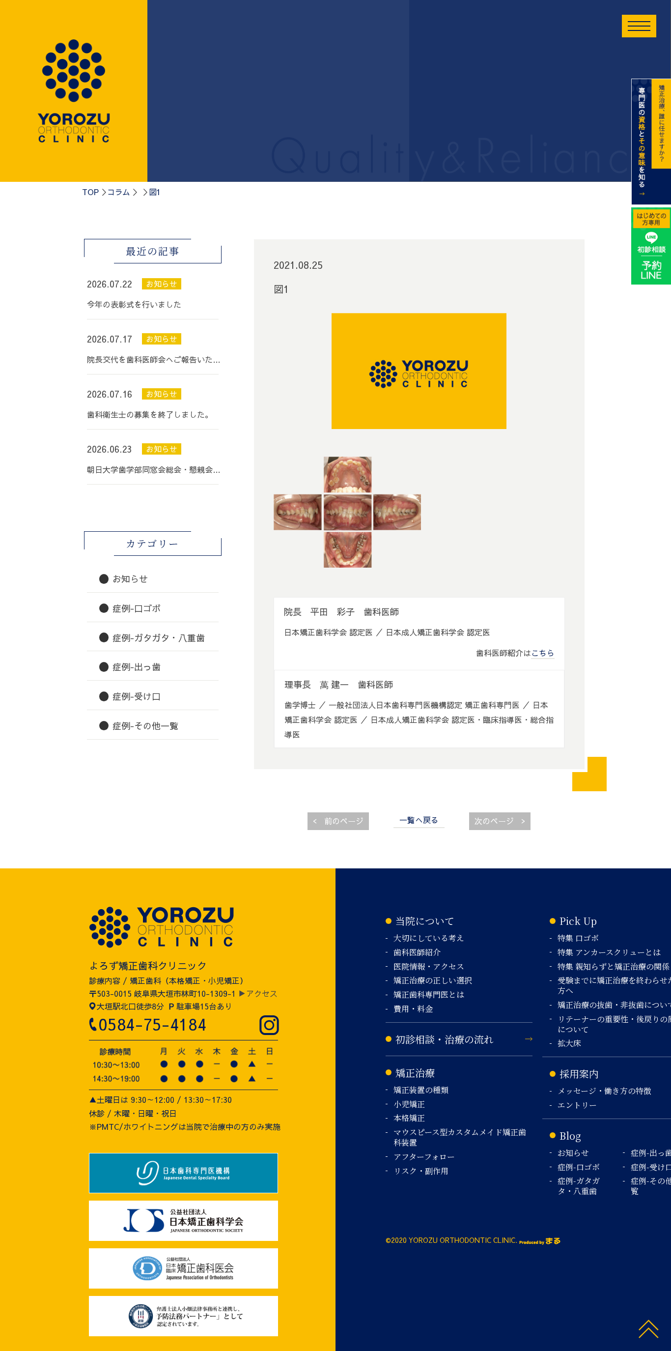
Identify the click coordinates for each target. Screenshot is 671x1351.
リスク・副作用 (420, 1171)
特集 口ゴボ (578, 938)
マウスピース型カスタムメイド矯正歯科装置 (459, 1137)
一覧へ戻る (419, 819)
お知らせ (573, 1153)
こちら (543, 652)
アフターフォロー (424, 1157)
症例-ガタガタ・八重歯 (579, 1186)
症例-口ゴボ (579, 1167)
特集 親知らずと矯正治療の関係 (614, 967)
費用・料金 (413, 1009)
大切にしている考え (428, 938)
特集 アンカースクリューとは (609, 953)
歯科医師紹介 (417, 953)
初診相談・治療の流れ (444, 1039)
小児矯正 (409, 1104)
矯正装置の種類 (420, 1090)
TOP (90, 191)
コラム (118, 191)
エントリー (577, 1105)
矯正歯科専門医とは (428, 995)
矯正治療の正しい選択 (432, 981)
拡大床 (569, 1043)
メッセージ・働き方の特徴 (604, 1091)
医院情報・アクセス (428, 967)
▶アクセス (258, 993)
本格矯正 (409, 1118)
